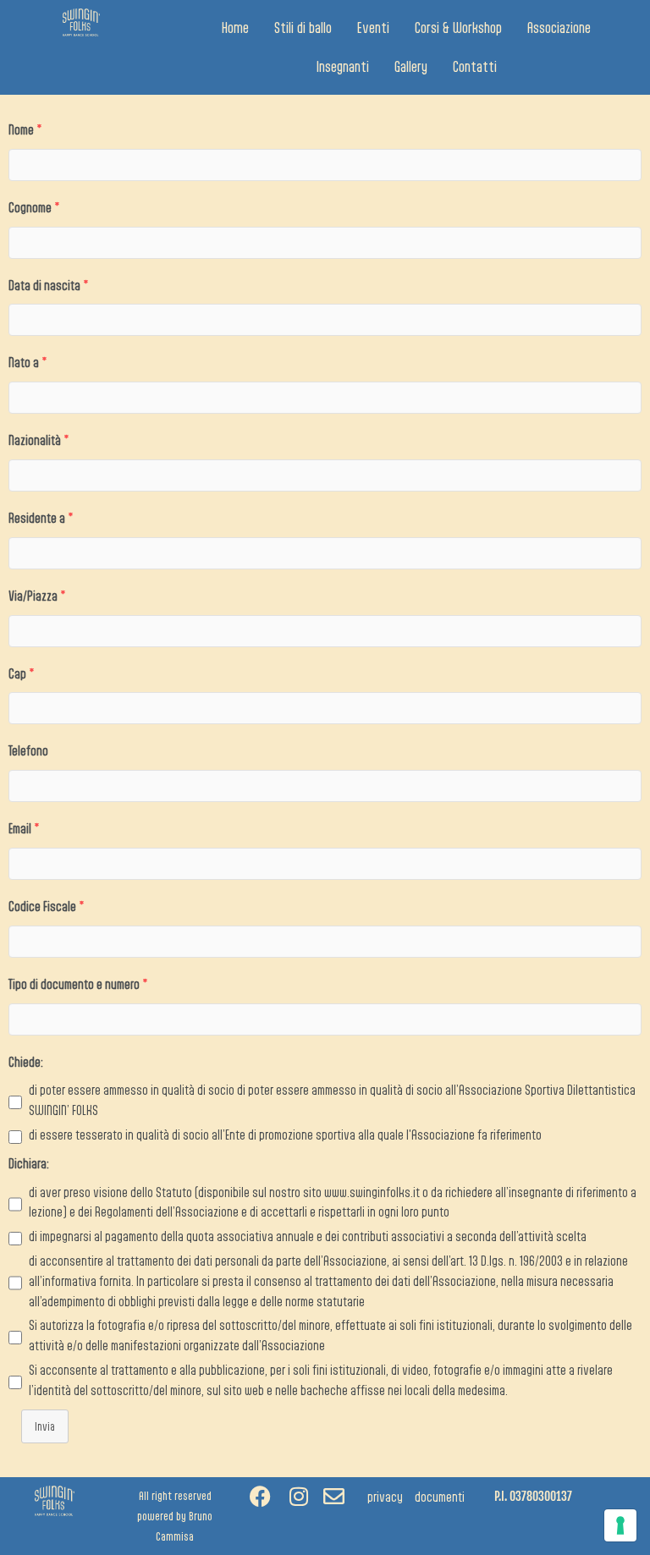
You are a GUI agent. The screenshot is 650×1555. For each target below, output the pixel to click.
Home (235, 27)
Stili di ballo (303, 27)
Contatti (475, 66)
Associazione (559, 27)
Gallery (410, 66)
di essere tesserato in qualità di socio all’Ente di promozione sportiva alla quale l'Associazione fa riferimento (285, 1134)
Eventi (373, 27)
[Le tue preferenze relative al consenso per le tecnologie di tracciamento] (620, 1525)
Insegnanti (343, 66)
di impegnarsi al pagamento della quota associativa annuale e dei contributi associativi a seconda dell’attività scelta (308, 1236)
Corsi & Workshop (458, 27)
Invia (45, 1426)
